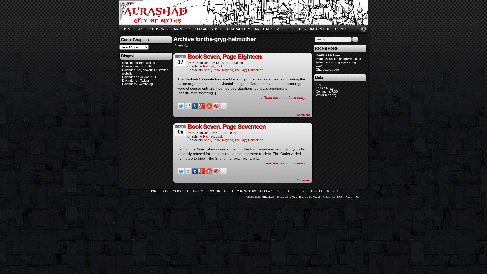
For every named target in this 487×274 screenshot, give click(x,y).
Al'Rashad (244, 13)
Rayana (227, 70)
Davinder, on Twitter (135, 80)
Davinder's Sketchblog (137, 84)
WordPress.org (326, 95)
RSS (364, 29)
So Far (201, 29)
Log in (320, 84)
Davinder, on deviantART (139, 77)
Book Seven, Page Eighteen (224, 56)
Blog (141, 29)
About (217, 29)
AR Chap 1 (264, 29)
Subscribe (160, 29)
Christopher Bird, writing (138, 63)
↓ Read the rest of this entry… (285, 98)
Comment (304, 114)
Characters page (327, 69)
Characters (239, 29)
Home (127, 29)
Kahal (217, 70)
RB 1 (343, 29)
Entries (324, 88)
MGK (195, 63)
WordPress (299, 197)
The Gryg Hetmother (249, 70)
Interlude (320, 29)
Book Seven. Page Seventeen (226, 126)
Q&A (319, 66)
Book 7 (220, 66)
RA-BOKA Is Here (328, 55)
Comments (327, 91)
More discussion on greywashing (338, 59)
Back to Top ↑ (354, 197)
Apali (207, 70)
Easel (316, 197)
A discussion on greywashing (336, 62)
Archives (182, 29)
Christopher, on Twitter (137, 66)
